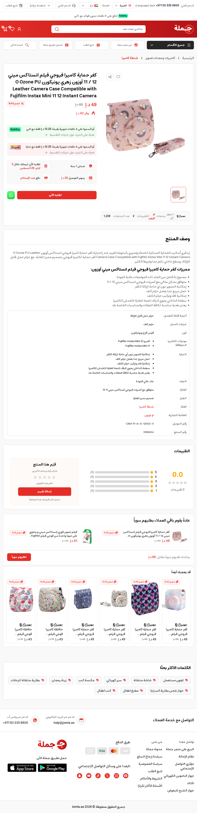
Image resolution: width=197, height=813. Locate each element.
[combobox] (123, 6)
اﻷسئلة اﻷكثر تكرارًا (150, 786)
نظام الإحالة (186, 756)
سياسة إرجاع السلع (149, 756)
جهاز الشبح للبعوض (180, 790)
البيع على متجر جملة (180, 749)
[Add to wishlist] (118, 76)
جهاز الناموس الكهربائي (179, 775)
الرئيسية (188, 58)
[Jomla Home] (184, 29)
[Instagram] (116, 776)
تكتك (190, 783)
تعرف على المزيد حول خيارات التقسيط (72, 135)
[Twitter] (107, 776)
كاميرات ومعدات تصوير (160, 58)
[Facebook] (125, 776)
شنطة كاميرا (146, 406)
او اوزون (149, 415)
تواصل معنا (186, 742)
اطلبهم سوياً (19, 557)
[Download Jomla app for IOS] (22, 767)
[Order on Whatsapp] (11, 195)
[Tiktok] (98, 776)
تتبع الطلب (12, 5)
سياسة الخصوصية (150, 764)
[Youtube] (88, 776)
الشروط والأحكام (151, 778)
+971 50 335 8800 (167, 6)
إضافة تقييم (45, 491)
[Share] (109, 76)
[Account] (19, 29)
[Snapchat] (79, 776)
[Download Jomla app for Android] (52, 767)
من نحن (156, 742)
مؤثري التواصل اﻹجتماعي (184, 766)
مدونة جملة (154, 749)
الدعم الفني (64, 5)
